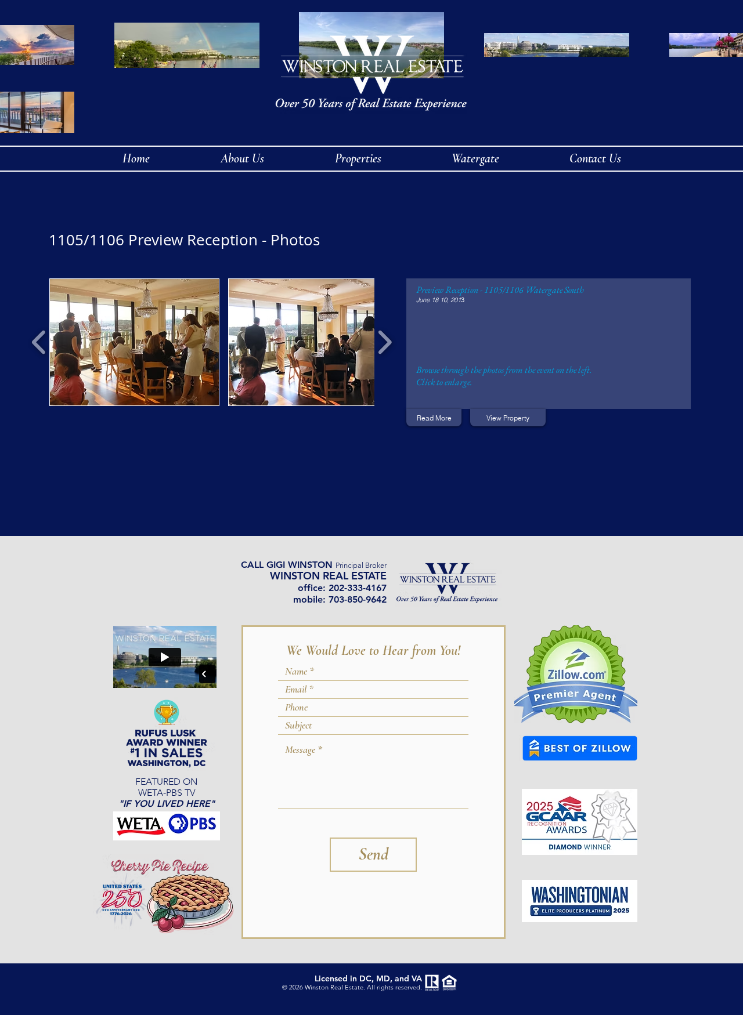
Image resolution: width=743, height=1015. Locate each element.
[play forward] (385, 342)
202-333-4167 (358, 587)
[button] (134, 342)
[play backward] (39, 342)
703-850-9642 (358, 599)
